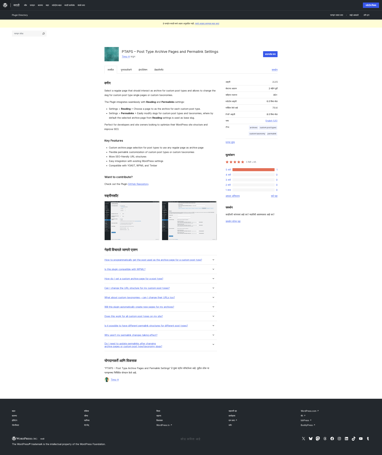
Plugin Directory (20, 15)
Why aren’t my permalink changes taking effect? (130, 335)
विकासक (159, 420)
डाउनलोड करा (270, 54)
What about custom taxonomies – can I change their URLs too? (139, 297)
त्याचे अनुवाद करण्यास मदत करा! (207, 23)
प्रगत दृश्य (230, 142)
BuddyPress (308, 425)
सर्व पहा (274, 195)
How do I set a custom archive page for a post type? (133, 278)
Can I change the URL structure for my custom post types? (137, 288)
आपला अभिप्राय (233, 195)
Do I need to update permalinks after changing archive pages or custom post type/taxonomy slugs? (133, 345)
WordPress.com (310, 411)
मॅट (303, 415)
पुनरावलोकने (126, 69)
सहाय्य (158, 415)
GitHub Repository (138, 184)
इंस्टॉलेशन (143, 69)
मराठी (42, 439)
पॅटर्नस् (86, 425)
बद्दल (13, 411)
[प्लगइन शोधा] (44, 34)
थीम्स (86, 415)
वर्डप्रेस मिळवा (371, 5)
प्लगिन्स (86, 420)
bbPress (306, 420)
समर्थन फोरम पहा (233, 221)
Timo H (126, 56)
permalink (272, 134)
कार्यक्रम (232, 415)
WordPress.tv (164, 425)
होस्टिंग (14, 420)
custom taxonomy (257, 134)
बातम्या (14, 415)
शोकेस (86, 411)
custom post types (268, 127)
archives (253, 127)
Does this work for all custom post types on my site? (133, 316)
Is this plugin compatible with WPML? (124, 269)
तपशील (111, 69)
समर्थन (275, 69)
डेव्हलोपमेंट (159, 69)
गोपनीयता (15, 425)
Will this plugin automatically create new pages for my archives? (139, 306)
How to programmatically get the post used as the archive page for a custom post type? (153, 259)
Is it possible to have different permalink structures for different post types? (146, 325)
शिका (158, 411)
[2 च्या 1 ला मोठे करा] (155, 205)
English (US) (272, 120)
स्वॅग (230, 425)
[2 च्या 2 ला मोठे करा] (212, 205)
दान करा (233, 420)
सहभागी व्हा (233, 411)
